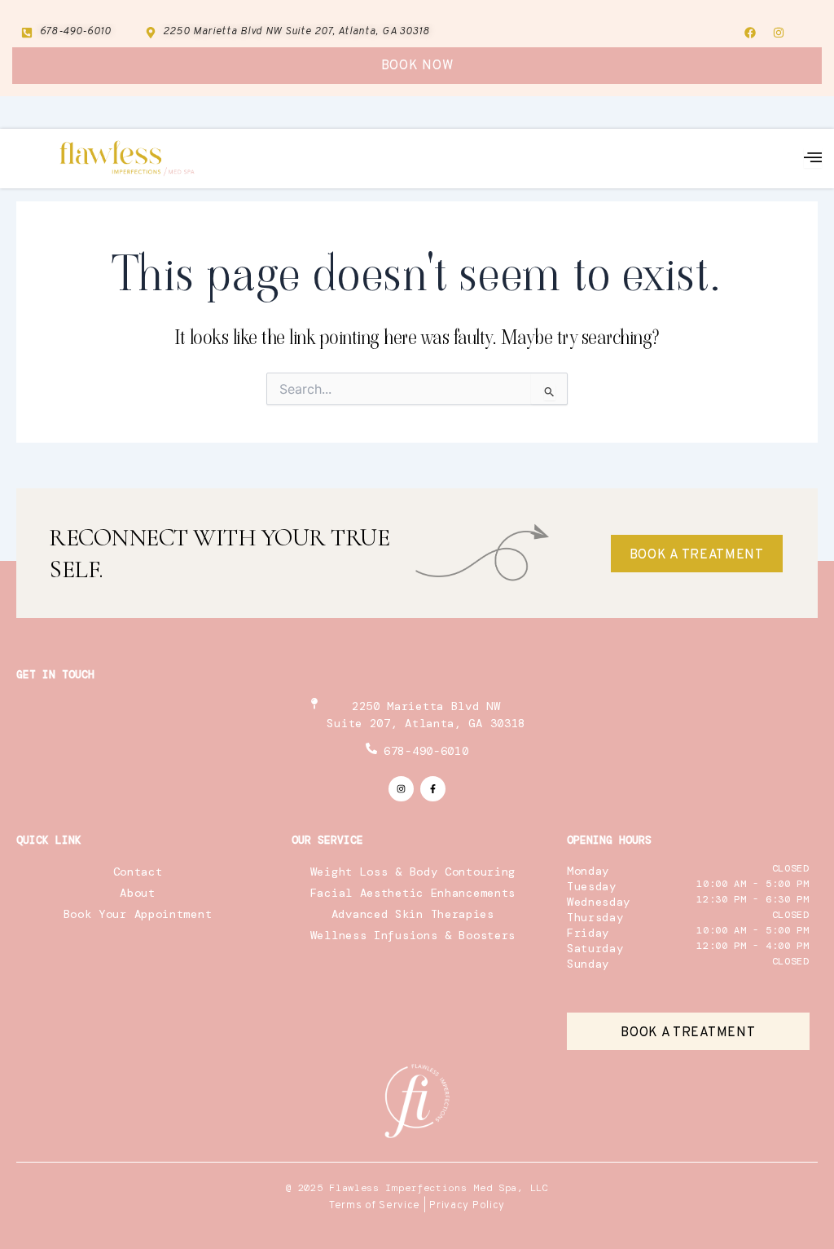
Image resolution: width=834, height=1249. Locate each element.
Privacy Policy (467, 1205)
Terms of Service (374, 1205)
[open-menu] (813, 158)
